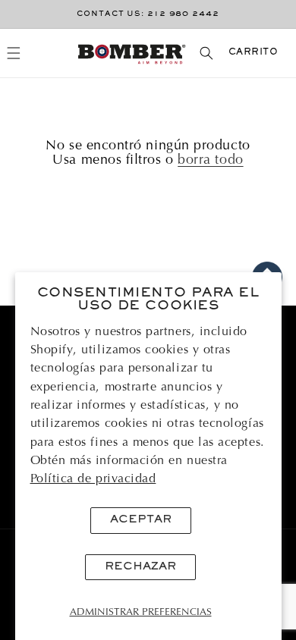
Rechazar (140, 567)
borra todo (210, 161)
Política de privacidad (93, 479)
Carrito (253, 53)
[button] (14, 53)
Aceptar (141, 520)
